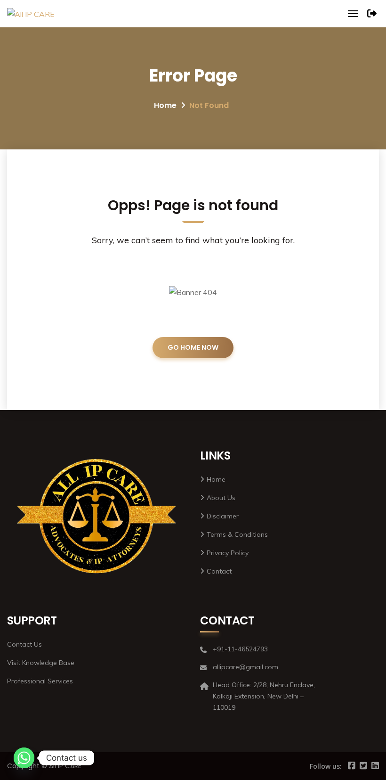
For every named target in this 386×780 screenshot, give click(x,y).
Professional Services (40, 681)
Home (165, 105)
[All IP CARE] (31, 13)
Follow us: (326, 766)
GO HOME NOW (193, 347)
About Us (221, 497)
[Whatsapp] (24, 757)
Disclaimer (223, 516)
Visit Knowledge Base (40, 662)
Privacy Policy (228, 553)
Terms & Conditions (237, 534)
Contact (219, 571)
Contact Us (24, 644)
